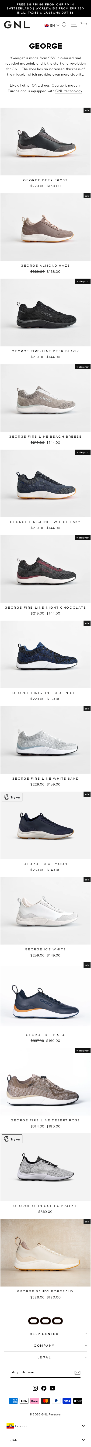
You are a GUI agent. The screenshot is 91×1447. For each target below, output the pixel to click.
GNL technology (68, 90)
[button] (52, 25)
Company (44, 1345)
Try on (15, 797)
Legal (44, 1357)
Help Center (44, 1334)
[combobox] (45, 1425)
